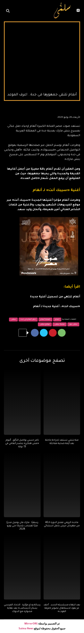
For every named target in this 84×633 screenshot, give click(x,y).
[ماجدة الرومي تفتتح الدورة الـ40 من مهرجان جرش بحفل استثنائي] (62, 484)
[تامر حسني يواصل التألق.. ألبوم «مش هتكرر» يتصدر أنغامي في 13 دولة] (22, 402)
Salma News (26, 629)
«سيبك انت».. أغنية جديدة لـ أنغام (56, 306)
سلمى (13, 319)
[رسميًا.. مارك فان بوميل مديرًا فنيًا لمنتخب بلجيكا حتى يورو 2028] (22, 484)
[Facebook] (35, 333)
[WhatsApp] (62, 333)
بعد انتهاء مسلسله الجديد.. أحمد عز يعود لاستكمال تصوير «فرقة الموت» (62, 608)
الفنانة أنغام (45, 319)
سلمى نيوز (73, 324)
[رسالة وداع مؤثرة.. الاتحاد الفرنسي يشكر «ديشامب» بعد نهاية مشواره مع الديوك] (22, 567)
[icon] (45, 11)
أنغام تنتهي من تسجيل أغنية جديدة (55, 296)
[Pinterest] (53, 333)
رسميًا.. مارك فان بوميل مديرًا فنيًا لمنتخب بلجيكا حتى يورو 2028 (22, 526)
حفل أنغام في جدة (28, 319)
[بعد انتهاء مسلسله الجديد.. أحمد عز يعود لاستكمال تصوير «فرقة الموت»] (62, 567)
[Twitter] (44, 333)
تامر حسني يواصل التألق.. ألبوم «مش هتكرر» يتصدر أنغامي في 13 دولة (22, 443)
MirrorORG (31, 624)
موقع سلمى (45, 324)
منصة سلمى (60, 324)
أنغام (57, 319)
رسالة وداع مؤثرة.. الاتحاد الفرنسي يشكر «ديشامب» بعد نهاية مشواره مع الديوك (22, 608)
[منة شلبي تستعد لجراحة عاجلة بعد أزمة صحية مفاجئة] (62, 402)
